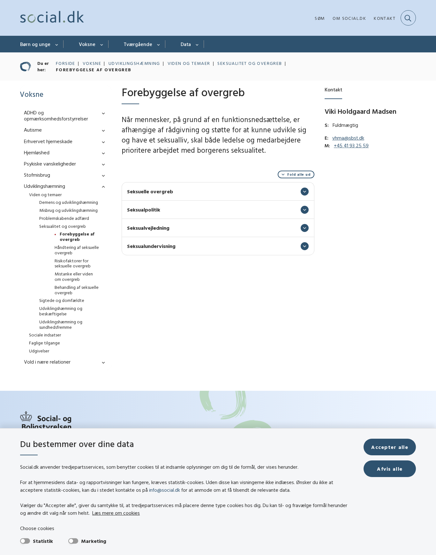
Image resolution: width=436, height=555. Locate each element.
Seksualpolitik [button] (143, 209)
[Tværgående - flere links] (158, 44)
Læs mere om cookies (116, 513)
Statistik (43, 541)
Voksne (87, 44)
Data (186, 44)
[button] (102, 113)
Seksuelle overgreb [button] (150, 191)
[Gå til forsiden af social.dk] (52, 18)
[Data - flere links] (197, 44)
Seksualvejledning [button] (148, 228)
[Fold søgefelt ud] (408, 18)
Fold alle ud (299, 174)
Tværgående (138, 44)
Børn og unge (35, 44)
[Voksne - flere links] (102, 44)
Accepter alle (389, 447)
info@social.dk (164, 490)
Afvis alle (389, 469)
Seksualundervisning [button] (151, 246)
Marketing (93, 541)
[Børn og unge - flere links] (57, 44)
